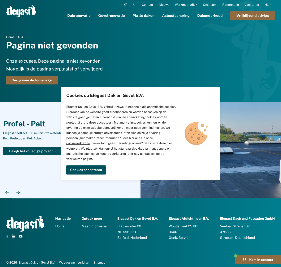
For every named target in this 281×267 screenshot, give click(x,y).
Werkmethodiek (186, 5)
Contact (147, 5)
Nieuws (164, 5)
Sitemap (99, 262)
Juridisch (84, 262)
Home (10, 37)
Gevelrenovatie (111, 15)
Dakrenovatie (79, 15)
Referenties (230, 5)
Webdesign (67, 262)
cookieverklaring (78, 143)
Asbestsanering (176, 15)
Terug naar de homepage (32, 80)
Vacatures (251, 5)
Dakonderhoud (210, 15)
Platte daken (143, 15)
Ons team (210, 5)
